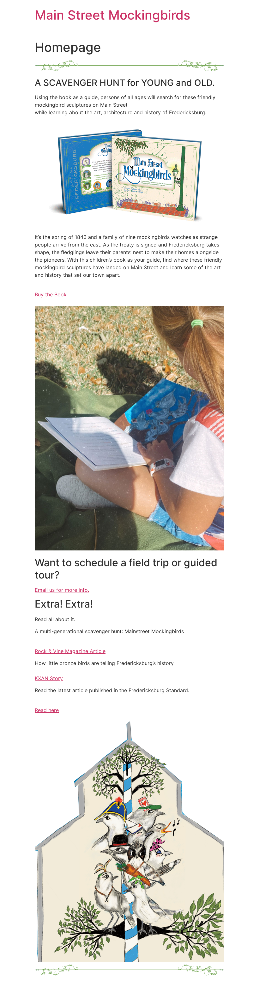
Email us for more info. (62, 590)
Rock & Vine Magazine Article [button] (70, 651)
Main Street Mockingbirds (112, 15)
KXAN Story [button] (49, 678)
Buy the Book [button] (51, 294)
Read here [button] (47, 710)
